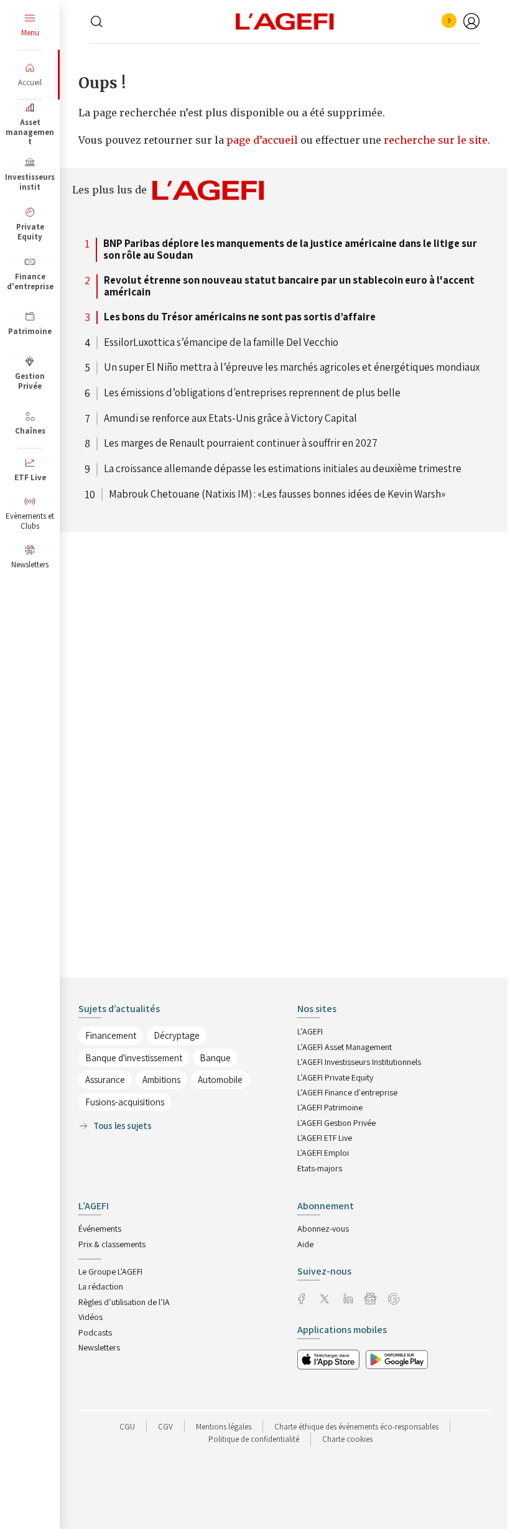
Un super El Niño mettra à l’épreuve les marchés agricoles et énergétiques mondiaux (292, 367)
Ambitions (161, 1079)
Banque (215, 1058)
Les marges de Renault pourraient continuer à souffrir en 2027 (241, 443)
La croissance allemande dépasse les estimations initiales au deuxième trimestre (282, 469)
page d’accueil (263, 140)
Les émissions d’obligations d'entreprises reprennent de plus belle (252, 393)
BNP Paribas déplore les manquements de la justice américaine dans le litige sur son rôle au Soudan (290, 250)
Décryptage (177, 1035)
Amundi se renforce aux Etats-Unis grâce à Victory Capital (230, 418)
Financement (110, 1035)
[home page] (285, 20)
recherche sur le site (436, 140)
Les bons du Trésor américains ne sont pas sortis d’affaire (240, 317)
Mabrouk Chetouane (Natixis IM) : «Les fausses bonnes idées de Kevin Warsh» (277, 494)
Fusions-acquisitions (124, 1102)
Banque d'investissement (133, 1058)
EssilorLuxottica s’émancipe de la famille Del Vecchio (221, 343)
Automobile (220, 1079)
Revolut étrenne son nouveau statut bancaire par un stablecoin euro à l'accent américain (289, 286)
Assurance (105, 1079)
